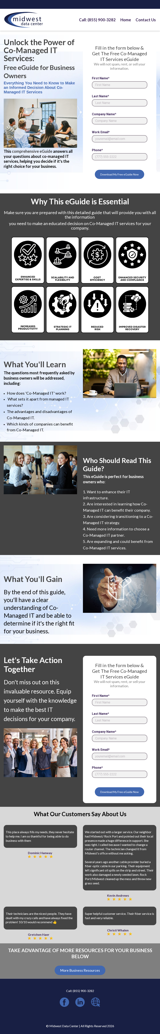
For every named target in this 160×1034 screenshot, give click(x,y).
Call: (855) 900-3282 (97, 19)
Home (125, 19)
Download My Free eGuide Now (119, 174)
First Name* (100, 78)
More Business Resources (80, 970)
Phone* (97, 150)
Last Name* (100, 96)
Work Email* (101, 132)
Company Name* (104, 114)
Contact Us (146, 19)
